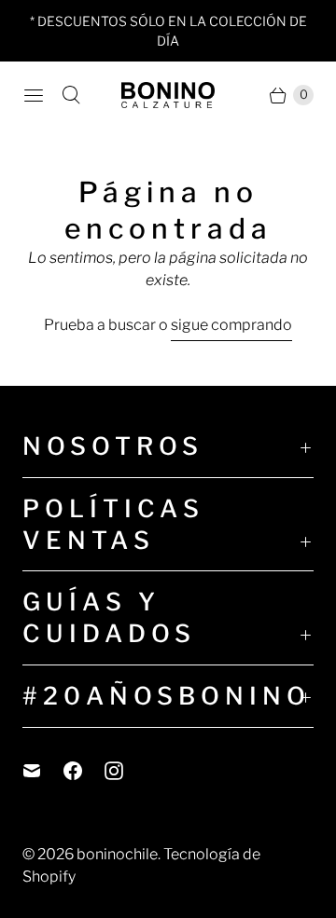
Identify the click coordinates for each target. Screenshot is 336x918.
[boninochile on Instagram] (125, 770)
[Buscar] (71, 95)
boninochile (117, 854)
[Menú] (33, 95)
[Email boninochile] (42, 770)
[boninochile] (168, 95)
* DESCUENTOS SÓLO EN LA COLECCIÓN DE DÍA (168, 30)
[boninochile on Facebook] (84, 770)
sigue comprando (231, 325)
